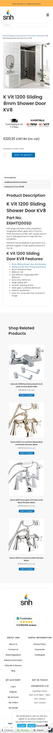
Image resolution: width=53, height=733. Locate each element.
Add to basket (23, 155)
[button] (49, 25)
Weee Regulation (13, 655)
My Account (13, 697)
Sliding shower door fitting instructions (29, 267)
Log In (13, 686)
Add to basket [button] (26, 395)
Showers (23, 35)
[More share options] (50, 730)
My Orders (13, 702)
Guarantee (40, 649)
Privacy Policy (40, 644)
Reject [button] (31, 726)
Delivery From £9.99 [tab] (14, 186)
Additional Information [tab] (16, 182)
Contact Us (13, 649)
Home (5, 35)
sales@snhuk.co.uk (40, 685)
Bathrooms (14, 35)
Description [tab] (10, 177)
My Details (13, 708)
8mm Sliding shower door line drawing (29, 264)
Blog (13, 670)
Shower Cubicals (36, 35)
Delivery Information (13, 660)
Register (13, 692)
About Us (13, 644)
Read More (41, 725)
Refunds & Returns (13, 665)
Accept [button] (22, 726)
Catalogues (40, 655)
